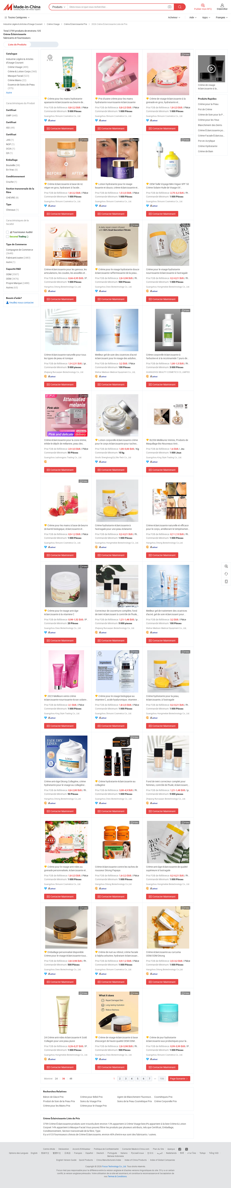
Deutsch (100, 1153)
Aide (191, 17)
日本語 (67, 1153)
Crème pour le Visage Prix (93, 1105)
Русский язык (137, 1153)
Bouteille (13, 165)
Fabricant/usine (18, 257)
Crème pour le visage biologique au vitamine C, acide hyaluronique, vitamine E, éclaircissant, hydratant (117, 697)
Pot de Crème (205, 109)
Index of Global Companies (162, 1160)
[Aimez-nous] (180, 1149)
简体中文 (45, 1153)
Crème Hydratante (207, 146)
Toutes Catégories (17, 17)
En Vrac (12, 169)
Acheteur (173, 17)
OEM (12, 278)
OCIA (10, 148)
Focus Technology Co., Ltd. (114, 1166)
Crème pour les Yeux (208, 119)
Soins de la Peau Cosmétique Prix (134, 1101)
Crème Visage (18, 67)
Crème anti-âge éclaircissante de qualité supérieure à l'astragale (167, 868)
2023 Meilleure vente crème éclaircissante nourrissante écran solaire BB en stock (65, 697)
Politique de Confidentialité (106, 1149)
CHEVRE (12, 197)
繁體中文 (57, 1153)
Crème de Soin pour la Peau (212, 114)
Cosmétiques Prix (163, 1096)
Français (78, 1153)
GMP (12, 115)
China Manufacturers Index (108, 1160)
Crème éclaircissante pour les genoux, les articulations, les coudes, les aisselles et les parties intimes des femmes (65, 271)
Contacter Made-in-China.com (135, 1149)
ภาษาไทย (191, 1153)
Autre (9, 92)
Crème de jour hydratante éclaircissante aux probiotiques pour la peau (166, 1039)
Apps (205, 17)
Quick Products (86, 1160)
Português (112, 1153)
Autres (12, 287)
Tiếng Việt (213, 1153)
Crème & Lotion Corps (22, 71)
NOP (10, 144)
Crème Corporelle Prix (165, 1101)
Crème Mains (17, 80)
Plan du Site (158, 1149)
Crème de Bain (205, 151)
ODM (12, 274)
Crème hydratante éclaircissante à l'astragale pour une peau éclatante (113, 527)
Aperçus (171, 1149)
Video (186, 54)
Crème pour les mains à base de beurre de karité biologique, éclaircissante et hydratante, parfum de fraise (66, 527)
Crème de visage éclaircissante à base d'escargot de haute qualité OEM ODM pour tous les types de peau (116, 1039)
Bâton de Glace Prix (53, 1096)
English (34, 1153)
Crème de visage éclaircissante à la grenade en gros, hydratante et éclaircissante (166, 100)
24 (56, 1078)
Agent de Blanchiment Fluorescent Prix (135, 1096)
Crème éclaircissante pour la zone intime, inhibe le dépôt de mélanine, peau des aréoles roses (65, 441)
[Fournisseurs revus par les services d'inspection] (21, 232)
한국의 (150, 1153)
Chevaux (12, 209)
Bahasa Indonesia (115, 1156)
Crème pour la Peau (208, 104)
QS (9, 153)
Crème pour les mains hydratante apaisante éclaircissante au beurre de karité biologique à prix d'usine (63, 100)
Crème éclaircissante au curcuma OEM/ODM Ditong (163, 953)
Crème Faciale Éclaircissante (213, 135)
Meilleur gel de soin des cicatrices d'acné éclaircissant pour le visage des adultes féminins (116, 356)
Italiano (124, 1153)
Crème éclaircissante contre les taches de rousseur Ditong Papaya (116, 868)
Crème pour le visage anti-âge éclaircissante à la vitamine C (61, 612)
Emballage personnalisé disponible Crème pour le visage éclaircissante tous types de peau (65, 953)
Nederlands (171, 1153)
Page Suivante (178, 1078)
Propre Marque (17, 283)
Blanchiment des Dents (210, 125)
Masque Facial (18, 75)
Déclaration (64, 1149)
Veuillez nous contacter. (21, 302)
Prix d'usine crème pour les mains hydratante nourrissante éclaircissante (115, 100)
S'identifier (222, 8)
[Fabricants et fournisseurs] (21, 6)
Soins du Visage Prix (90, 1101)
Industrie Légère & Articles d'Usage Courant (19, 60)
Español (89, 1153)
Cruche (11, 181)
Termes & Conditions (117, 1176)
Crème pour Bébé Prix (91, 1096)
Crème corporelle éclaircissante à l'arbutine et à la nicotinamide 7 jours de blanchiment (166, 356)
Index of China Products (136, 1160)
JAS (10, 139)
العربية (160, 1153)
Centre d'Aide (49, 1149)
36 (63, 1078)
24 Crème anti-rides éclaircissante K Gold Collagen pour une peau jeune (65, 1039)
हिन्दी (182, 1153)
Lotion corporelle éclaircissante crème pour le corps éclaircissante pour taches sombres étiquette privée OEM (116, 441)
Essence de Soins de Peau (21, 86)
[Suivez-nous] (186, 1149)
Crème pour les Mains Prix (56, 1105)
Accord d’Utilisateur (81, 1149)
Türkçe (202, 1153)
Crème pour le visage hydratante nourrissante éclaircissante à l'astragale (167, 271)
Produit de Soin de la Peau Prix (59, 1101)
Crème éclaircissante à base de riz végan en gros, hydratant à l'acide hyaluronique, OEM (63, 185)
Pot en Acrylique (206, 140)
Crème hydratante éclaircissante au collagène (115, 783)
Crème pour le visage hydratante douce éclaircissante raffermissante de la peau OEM (117, 271)
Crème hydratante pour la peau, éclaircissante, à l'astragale (162, 697)
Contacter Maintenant (62, 128)
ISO (10, 127)
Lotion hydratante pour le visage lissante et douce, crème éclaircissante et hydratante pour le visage (116, 185)
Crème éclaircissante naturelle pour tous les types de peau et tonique (65, 356)
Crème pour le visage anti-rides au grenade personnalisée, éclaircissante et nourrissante (65, 868)
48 (71, 1078)
